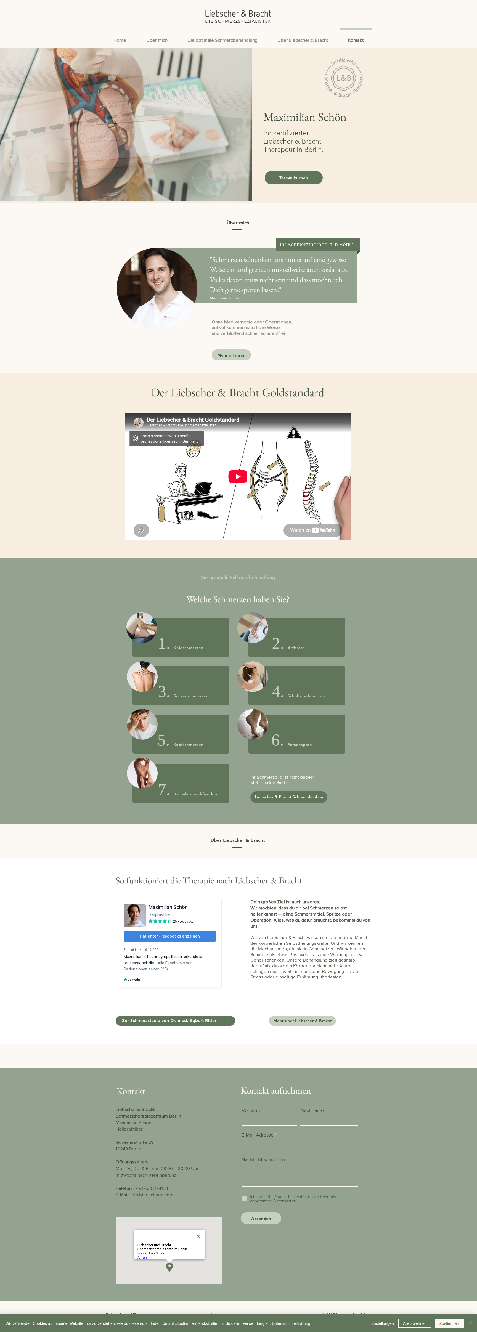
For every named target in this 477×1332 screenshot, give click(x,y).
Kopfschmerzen (188, 744)
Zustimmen (449, 1323)
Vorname (251, 1110)
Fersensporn (299, 744)
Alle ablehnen (415, 1323)
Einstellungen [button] (382, 1323)
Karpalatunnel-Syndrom (197, 794)
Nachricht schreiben (263, 1159)
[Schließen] (470, 1323)
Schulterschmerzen (306, 696)
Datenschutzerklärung (291, 1323)
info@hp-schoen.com (152, 1194)
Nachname (312, 1110)
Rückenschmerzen (191, 696)
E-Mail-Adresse (258, 1134)
